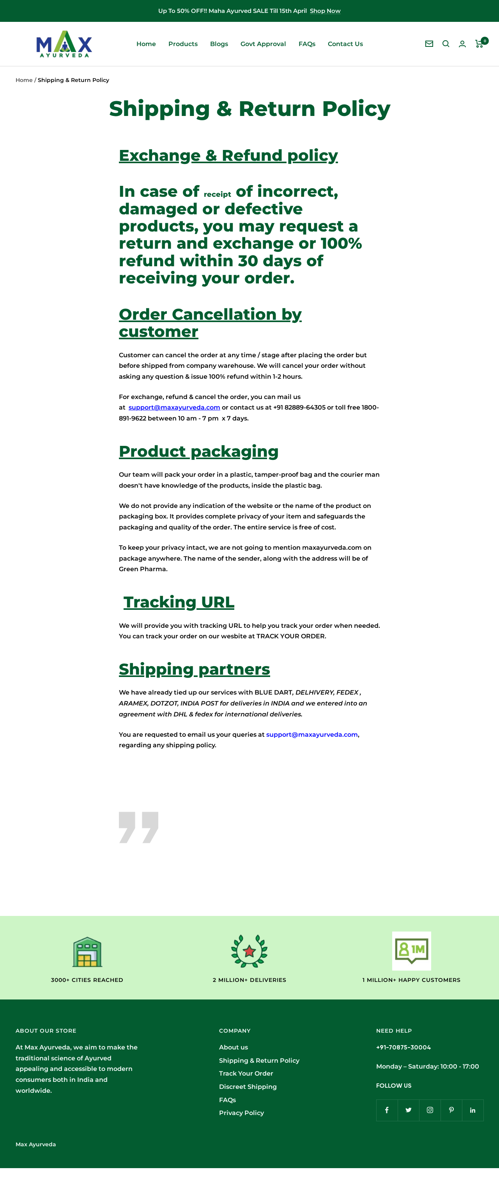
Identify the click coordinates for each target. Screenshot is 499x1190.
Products (183, 44)
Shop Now (325, 10)
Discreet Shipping (248, 1086)
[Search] (445, 43)
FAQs (307, 44)
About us (233, 1047)
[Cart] (479, 44)
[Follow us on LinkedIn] (472, 1110)
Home (146, 44)
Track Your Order (246, 1073)
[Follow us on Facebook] (387, 1110)
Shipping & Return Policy (259, 1060)
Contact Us (345, 44)
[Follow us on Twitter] (408, 1110)
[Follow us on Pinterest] (451, 1110)
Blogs (219, 44)
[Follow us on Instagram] (430, 1110)
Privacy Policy (241, 1113)
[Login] (462, 44)
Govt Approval (263, 44)
